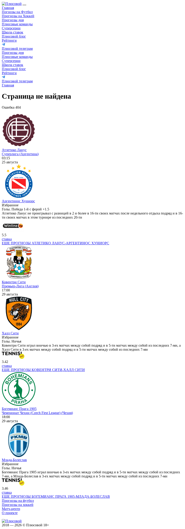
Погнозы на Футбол (17, 12)
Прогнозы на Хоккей (18, 16)
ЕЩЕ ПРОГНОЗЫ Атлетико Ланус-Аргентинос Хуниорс (55, 243)
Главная (8, 8)
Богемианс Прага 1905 (19, 409)
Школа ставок (12, 32)
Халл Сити (10, 333)
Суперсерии (11, 28)
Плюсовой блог (14, 36)
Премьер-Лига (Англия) (20, 286)
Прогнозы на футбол (18, 501)
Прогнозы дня (13, 20)
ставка (7, 239)
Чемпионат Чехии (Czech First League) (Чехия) (37, 413)
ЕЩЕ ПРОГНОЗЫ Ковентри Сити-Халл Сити (43, 370)
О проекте (10, 513)
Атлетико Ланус (14, 150)
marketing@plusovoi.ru (18, 517)
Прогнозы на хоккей (17, 505)
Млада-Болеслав (14, 460)
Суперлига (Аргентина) (20, 154)
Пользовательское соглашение (75, 525)
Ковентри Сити (14, 282)
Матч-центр (11, 509)
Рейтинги (9, 40)
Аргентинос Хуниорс (18, 201)
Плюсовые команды (17, 24)
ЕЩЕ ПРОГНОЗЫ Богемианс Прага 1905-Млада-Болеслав (56, 496)
